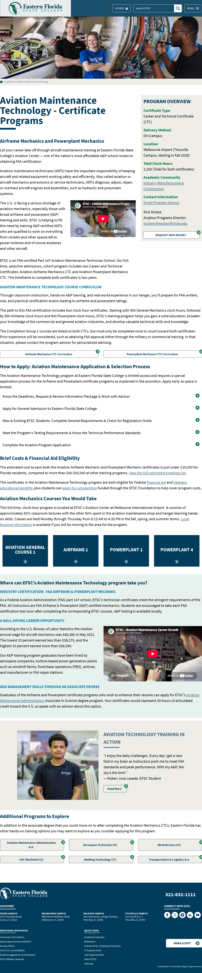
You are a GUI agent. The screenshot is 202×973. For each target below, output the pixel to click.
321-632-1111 (180, 894)
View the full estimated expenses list (157, 472)
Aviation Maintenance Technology (32, 81)
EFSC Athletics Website (12, 959)
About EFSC (90, 959)
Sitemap (88, 963)
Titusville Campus (136, 913)
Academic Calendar (94, 937)
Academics (10, 81)
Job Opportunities (94, 954)
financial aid (156, 482)
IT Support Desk (92, 950)
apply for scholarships (79, 488)
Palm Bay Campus (93, 913)
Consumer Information (12, 937)
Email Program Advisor (161, 202)
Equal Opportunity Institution (15, 941)
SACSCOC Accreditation (12, 950)
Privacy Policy (7, 945)
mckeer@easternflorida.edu (165, 223)
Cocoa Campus (8, 913)
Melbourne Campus (54, 913)
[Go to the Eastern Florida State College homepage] (23, 892)
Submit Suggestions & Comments (17, 954)
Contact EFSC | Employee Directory (102, 945)
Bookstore (89, 941)
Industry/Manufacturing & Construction (163, 186)
